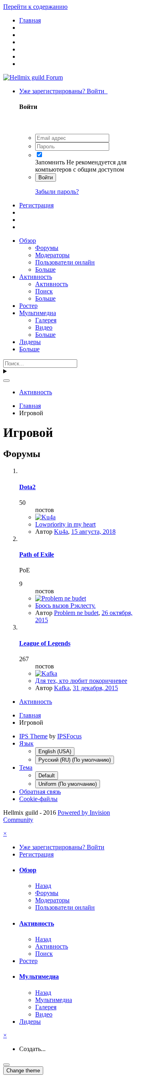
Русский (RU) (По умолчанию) (74, 760)
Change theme (23, 1071)
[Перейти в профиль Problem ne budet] (60, 598)
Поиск (44, 291)
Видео (43, 327)
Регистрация (36, 205)
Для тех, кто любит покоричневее (81, 680)
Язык (26, 743)
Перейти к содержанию (35, 6)
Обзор (27, 240)
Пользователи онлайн (65, 262)
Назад (43, 885)
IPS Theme (33, 736)
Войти (45, 177)
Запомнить (50, 162)
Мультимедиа (37, 312)
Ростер (28, 305)
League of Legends (44, 643)
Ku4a (61, 531)
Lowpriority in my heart (65, 524)
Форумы (46, 247)
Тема (25, 767)
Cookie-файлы (38, 798)
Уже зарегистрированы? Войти (63, 91)
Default (46, 776)
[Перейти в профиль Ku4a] (45, 517)
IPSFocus (69, 736)
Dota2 (27, 487)
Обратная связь (40, 791)
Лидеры (30, 341)
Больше (45, 269)
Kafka (62, 688)
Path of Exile (36, 554)
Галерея (45, 320)
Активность (35, 276)
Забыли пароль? (57, 191)
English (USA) (54, 751)
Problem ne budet (76, 612)
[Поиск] (6, 380)
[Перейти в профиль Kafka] (46, 673)
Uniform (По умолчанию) (67, 784)
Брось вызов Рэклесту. (65, 605)
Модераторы (52, 255)
